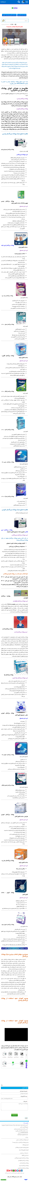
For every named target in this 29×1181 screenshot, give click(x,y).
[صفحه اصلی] (14, 8)
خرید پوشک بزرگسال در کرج (22, 1140)
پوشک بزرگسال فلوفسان (23, 1160)
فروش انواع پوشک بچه (23, 1150)
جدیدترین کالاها (25, 1155)
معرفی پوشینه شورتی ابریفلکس (21, 1147)
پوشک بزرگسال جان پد (23, 1165)
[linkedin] (22, 1171)
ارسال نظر (14, 1115)
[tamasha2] (8, 1171)
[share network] (2, 1085)
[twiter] (18, 1171)
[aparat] (16, 1171)
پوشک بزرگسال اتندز (24, 1163)
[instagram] (12, 1171)
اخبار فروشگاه (25, 1145)
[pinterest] (20, 1171)
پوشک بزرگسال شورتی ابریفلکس (21, 1158)
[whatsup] (14, 1171)
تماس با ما (26, 1123)
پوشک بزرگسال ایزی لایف (7, 245)
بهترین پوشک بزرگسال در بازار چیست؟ (20, 1142)
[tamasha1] (10, 1171)
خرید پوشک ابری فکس (22, 154)
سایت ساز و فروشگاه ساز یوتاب (14, 1176)
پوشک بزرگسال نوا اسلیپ (23, 1168)
